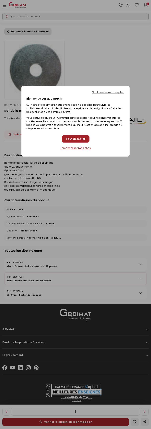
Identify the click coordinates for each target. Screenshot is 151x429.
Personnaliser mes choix (75, 148)
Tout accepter (75, 139)
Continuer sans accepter (108, 92)
